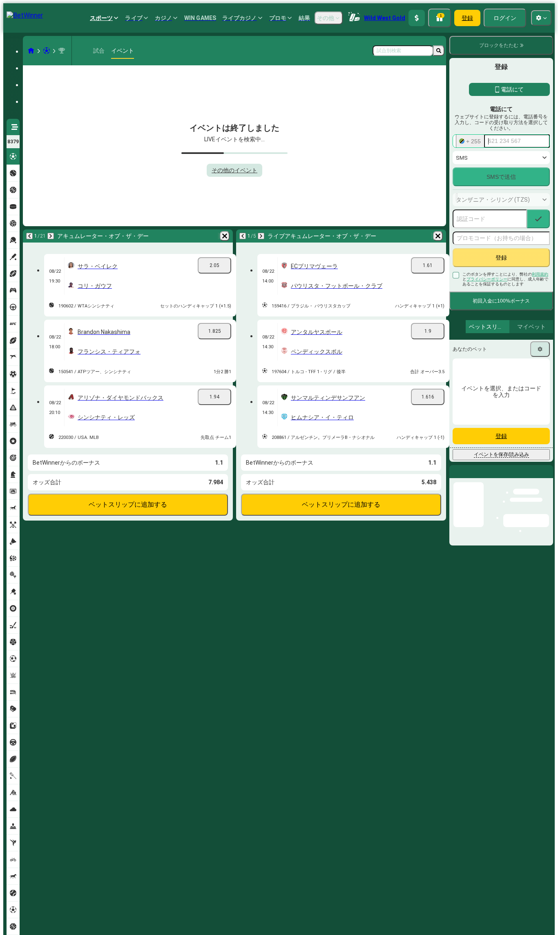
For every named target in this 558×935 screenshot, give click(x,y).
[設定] (540, 349)
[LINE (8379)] (31, 50)
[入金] (416, 18)
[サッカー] (46, 50)
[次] (50, 236)
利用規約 (540, 274)
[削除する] (225, 236)
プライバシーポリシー (486, 279)
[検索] (438, 50)
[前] (29, 236)
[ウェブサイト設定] (541, 18)
